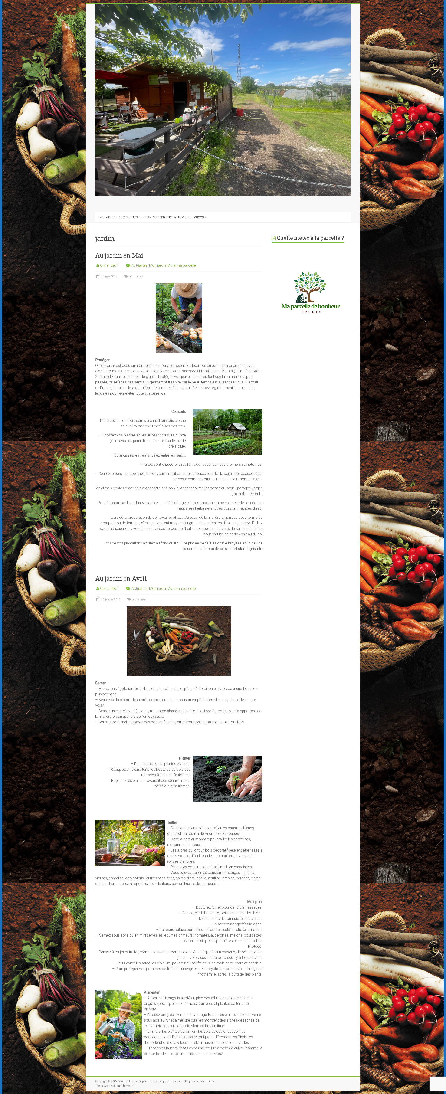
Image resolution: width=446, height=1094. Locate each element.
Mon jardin (157, 265)
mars (140, 276)
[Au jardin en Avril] (179, 608)
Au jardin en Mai (119, 255)
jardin (132, 276)
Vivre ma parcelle (181, 265)
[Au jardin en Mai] (179, 285)
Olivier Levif (109, 265)
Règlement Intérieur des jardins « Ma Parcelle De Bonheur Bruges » (153, 217)
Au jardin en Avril (121, 578)
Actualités (139, 265)
